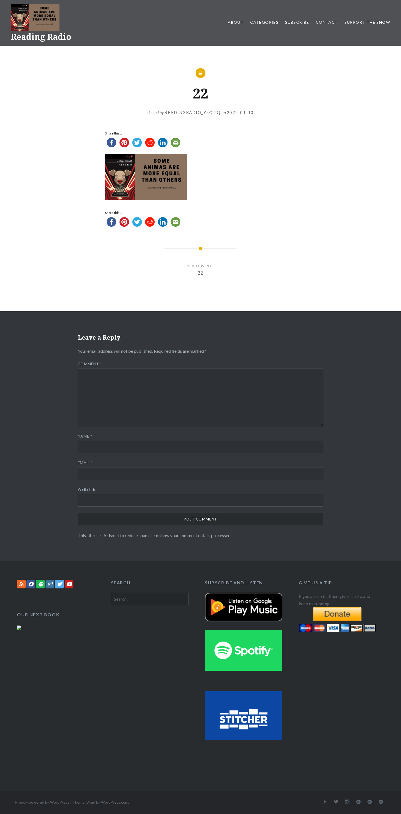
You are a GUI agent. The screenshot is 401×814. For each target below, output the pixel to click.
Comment (90, 364)
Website (86, 489)
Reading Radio (41, 36)
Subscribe (297, 22)
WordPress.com (114, 802)
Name (85, 436)
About (236, 22)
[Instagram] (50, 584)
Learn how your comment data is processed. (190, 535)
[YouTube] (69, 584)
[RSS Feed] (21, 584)
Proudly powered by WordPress (42, 802)
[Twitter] (59, 584)
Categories (264, 22)
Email (85, 462)
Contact (327, 22)
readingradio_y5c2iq (192, 112)
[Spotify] (40, 584)
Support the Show (367, 22)
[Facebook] (30, 584)
